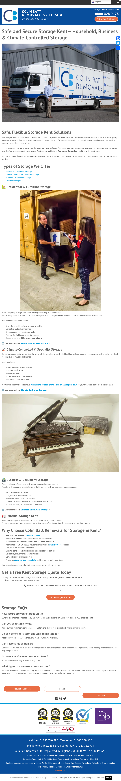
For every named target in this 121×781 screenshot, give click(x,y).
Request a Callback (22, 688)
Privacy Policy (60, 771)
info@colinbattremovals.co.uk (107, 10)
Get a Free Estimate (106, 19)
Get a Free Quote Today (60, 597)
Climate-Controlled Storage (33, 390)
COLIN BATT (42, 13)
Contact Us (101, 695)
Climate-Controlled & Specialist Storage (22, 175)
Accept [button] (108, 778)
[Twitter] (118, 43)
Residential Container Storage (34, 343)
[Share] (118, 47)
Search (62, 688)
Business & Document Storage (18, 178)
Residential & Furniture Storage (19, 172)
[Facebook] (118, 38)
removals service (32, 536)
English (97, 2)
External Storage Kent (15, 181)
